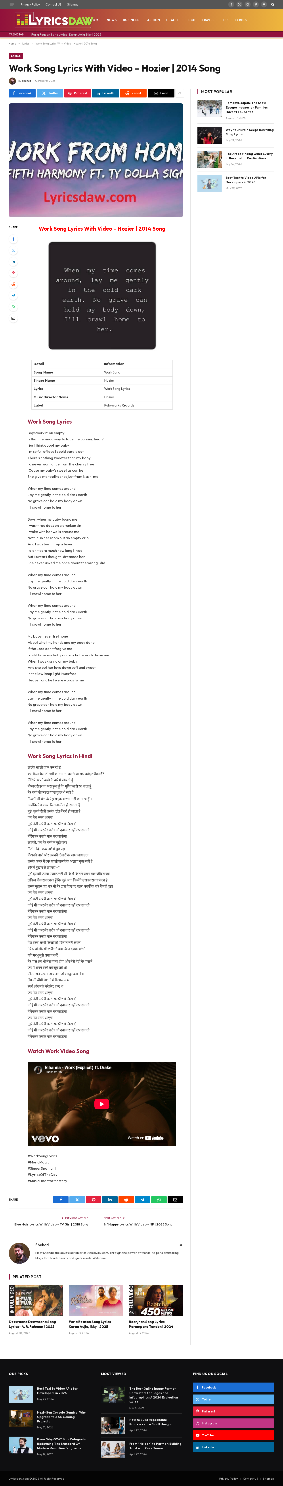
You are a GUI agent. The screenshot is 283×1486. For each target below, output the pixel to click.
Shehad (26, 80)
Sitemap (72, 4)
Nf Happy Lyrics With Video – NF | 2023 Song (138, 1224)
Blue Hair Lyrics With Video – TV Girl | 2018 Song (51, 1224)
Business (131, 20)
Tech (190, 20)
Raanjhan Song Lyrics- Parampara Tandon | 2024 (151, 1324)
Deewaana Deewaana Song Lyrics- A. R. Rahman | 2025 (32, 1324)
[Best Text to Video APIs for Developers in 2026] (209, 183)
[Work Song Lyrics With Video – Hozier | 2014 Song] (96, 160)
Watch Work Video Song (58, 1051)
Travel (208, 20)
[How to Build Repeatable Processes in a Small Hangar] (113, 1425)
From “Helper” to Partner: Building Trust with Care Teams (155, 1446)
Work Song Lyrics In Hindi (60, 756)
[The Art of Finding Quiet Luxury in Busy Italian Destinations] (209, 159)
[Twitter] (13, 250)
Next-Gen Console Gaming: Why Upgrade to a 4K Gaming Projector (61, 1416)
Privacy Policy (30, 4)
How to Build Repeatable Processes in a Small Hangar (150, 1422)
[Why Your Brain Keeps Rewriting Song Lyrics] (209, 135)
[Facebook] (13, 239)
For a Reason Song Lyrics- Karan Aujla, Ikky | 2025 (66, 35)
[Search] (272, 4)
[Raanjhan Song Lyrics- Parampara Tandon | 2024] (156, 1300)
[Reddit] (13, 284)
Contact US (53, 4)
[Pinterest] (13, 272)
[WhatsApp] (13, 306)
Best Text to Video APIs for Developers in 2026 (246, 180)
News (112, 20)
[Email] (13, 318)
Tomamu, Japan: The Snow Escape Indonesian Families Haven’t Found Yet (247, 107)
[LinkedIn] (13, 261)
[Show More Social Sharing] (180, 93)
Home (95, 20)
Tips (225, 20)
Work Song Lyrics (50, 421)
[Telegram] (13, 295)
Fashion (152, 20)
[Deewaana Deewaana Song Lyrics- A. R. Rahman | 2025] (36, 1300)
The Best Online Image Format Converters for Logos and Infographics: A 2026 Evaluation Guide (153, 1395)
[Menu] (12, 4)
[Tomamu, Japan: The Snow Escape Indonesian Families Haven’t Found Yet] (209, 108)
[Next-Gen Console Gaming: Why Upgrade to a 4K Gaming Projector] (21, 1418)
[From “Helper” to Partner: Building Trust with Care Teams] (113, 1449)
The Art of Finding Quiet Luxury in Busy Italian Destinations (249, 156)
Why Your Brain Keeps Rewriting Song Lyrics (250, 132)
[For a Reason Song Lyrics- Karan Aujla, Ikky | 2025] (96, 1300)
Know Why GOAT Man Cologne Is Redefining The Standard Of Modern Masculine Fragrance (61, 1443)
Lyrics (241, 20)
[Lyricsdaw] (53, 20)
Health (173, 20)
